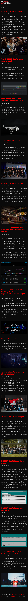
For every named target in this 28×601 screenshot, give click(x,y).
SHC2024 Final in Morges (12, 417)
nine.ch (11, 598)
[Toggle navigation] (25, 2)
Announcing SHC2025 (10, 338)
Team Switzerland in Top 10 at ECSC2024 (12, 373)
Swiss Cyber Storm (18, 594)
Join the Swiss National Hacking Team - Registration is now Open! (13, 292)
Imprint (3, 596)
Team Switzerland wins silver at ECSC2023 (11, 552)
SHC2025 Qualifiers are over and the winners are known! (13, 230)
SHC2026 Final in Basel (12, 11)
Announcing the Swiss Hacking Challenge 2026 (12, 100)
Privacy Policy (13, 596)
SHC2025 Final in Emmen (12, 183)
